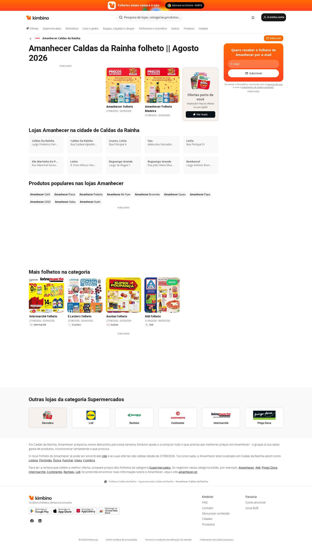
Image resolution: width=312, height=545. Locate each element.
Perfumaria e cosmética (153, 28)
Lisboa (33, 460)
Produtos (189, 28)
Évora (57, 460)
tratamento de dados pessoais (258, 87)
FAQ (204, 502)
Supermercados (52, 28)
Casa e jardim (91, 28)
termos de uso (275, 84)
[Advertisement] (65, 92)
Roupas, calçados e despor (119, 28)
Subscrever (275, 38)
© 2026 (88, 539)
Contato (207, 508)
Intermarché (37, 472)
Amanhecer (246, 468)
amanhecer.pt (188, 472)
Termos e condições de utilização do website (168, 539)
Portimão (45, 460)
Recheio (69, 472)
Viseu (78, 460)
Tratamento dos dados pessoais (216, 539)
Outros (175, 28)
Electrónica (72, 28)
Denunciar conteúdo (216, 513)
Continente (54, 472)
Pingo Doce (269, 468)
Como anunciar (255, 502)
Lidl (78, 472)
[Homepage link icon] (105, 481)
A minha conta (275, 17)
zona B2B (251, 508)
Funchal (67, 460)
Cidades (203, 28)
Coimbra (89, 460)
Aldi (257, 468)
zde (104, 456)
